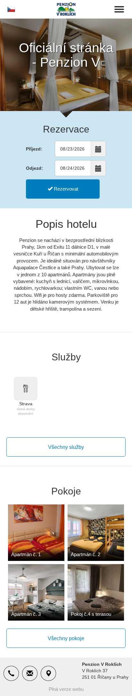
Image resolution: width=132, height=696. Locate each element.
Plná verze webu (66, 689)
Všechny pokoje (66, 638)
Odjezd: (34, 168)
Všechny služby (66, 447)
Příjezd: (34, 148)
